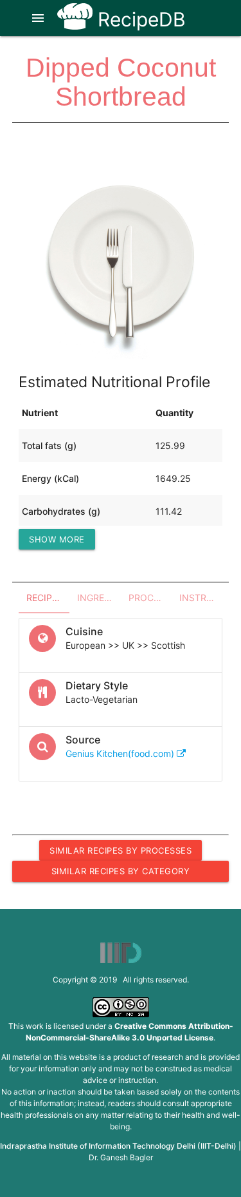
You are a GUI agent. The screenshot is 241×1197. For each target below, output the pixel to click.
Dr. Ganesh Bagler (121, 1157)
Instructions (200, 597)
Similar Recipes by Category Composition (120, 873)
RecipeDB (139, 19)
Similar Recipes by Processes (120, 850)
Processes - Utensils (150, 597)
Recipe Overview (47, 597)
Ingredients (98, 597)
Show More (57, 539)
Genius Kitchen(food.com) (121, 753)
